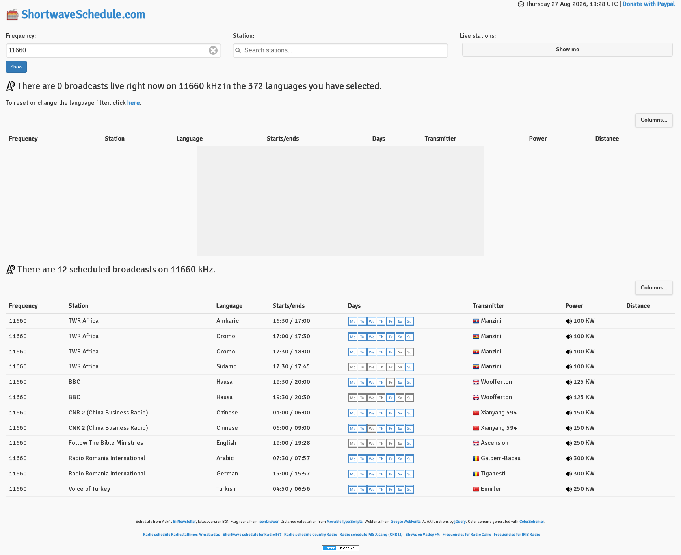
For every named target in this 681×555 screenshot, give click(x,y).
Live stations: (478, 36)
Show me (567, 49)
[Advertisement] (340, 12)
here (133, 103)
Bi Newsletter (184, 521)
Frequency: (21, 36)
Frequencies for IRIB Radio (517, 534)
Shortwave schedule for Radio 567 (252, 534)
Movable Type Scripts (345, 521)
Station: (243, 36)
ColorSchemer (531, 521)
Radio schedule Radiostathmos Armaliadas (181, 534)
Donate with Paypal (649, 4)
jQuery (460, 521)
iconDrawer (269, 521)
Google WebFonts (406, 521)
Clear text (213, 50)
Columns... (654, 120)
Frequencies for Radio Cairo (467, 534)
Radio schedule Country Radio (310, 534)
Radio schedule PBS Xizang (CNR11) (371, 534)
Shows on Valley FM (423, 534)
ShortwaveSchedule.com (83, 14)
